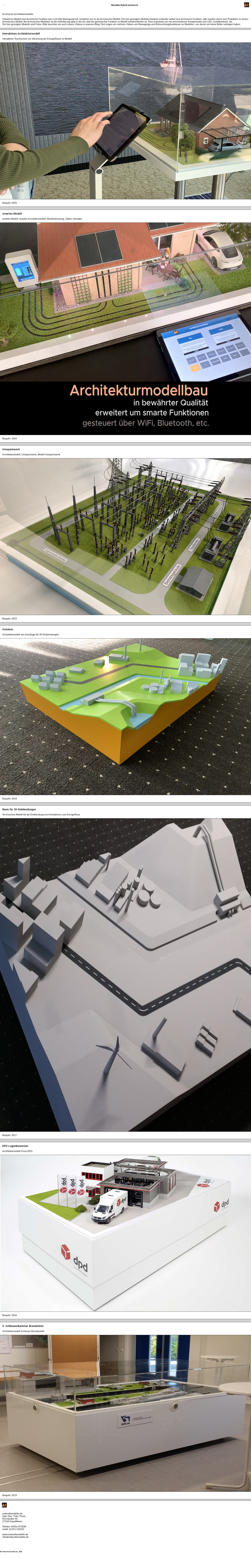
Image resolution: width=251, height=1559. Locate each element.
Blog (97, 24)
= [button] (3, 5)
